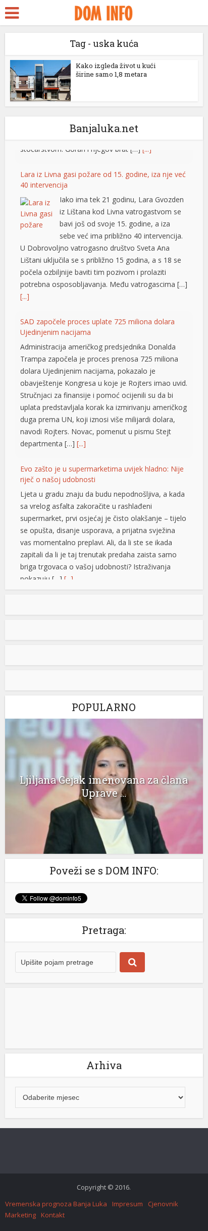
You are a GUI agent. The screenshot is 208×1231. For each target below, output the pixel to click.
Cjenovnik (163, 1203)
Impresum (127, 1203)
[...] (24, 282)
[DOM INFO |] (104, 12)
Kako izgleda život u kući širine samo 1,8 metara (115, 70)
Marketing (20, 1214)
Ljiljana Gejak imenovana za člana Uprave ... (104, 786)
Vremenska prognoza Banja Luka (56, 1203)
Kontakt (53, 1214)
